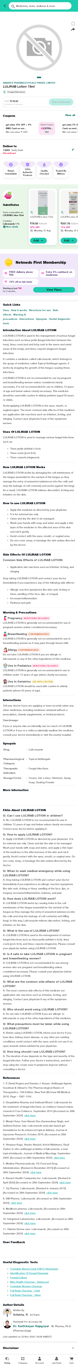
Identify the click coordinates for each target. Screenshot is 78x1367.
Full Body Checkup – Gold (25, 1290)
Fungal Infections (16, 92)
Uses (6, 310)
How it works (19, 310)
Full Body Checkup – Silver (25, 1295)
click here (30, 1115)
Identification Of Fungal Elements (29, 1273)
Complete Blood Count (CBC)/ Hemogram (34, 1268)
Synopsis (41, 318)
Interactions (26, 318)
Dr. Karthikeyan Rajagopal (31, 1326)
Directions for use (40, 310)
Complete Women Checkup (26, 1286)
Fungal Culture (18, 1277)
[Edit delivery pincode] (73, 149)
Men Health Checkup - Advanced (29, 1281)
